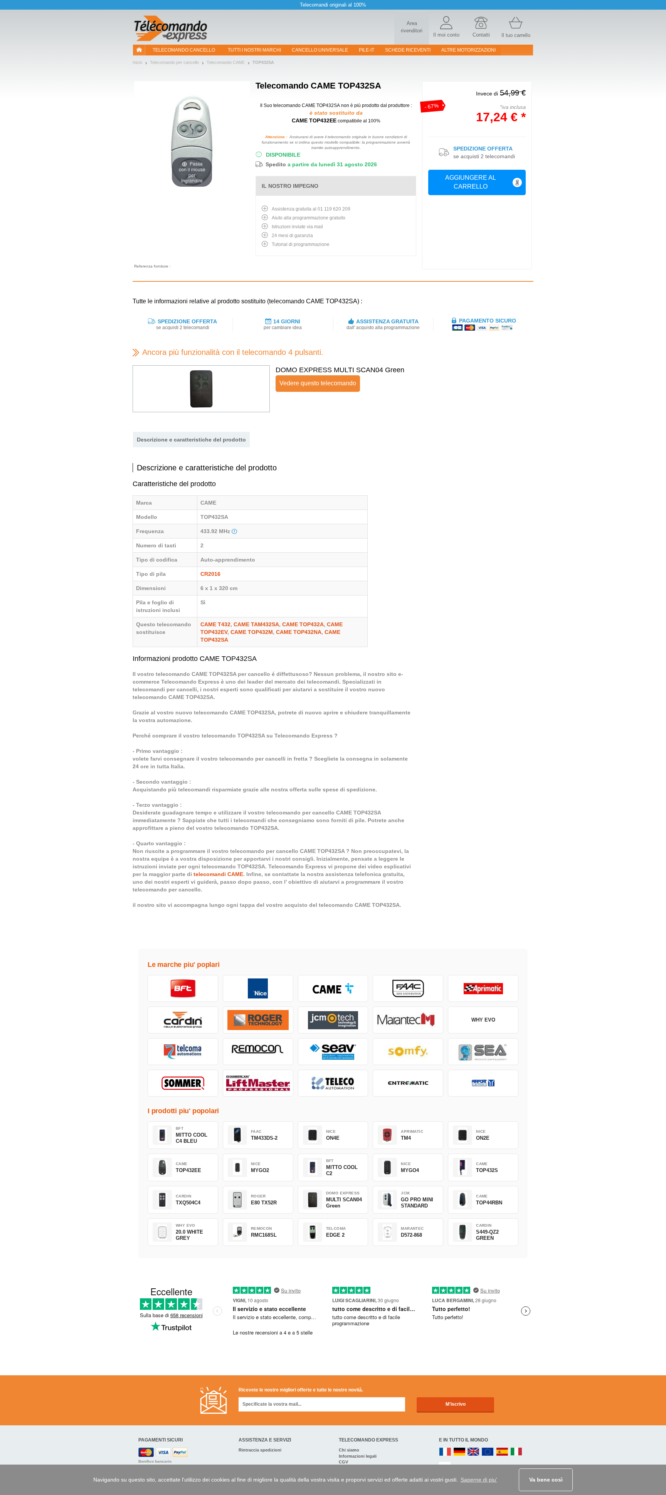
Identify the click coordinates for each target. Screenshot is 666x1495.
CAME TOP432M (251, 632)
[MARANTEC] (408, 1020)
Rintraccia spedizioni (260, 1450)
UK (474, 1452)
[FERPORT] (483, 1083)
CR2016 (210, 574)
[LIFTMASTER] (258, 1083)
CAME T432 (215, 624)
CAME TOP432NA (298, 632)
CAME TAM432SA (256, 624)
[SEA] (483, 1051)
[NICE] (258, 988)
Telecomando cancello (184, 50)
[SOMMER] (183, 1083)
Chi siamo (349, 1450)
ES (502, 1452)
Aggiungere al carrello (470, 182)
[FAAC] (408, 988)
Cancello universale (320, 50)
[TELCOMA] (183, 1051)
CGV (343, 1462)
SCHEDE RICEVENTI (408, 50)
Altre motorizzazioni (468, 50)
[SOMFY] (408, 1051)
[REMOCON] (258, 1051)
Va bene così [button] (546, 1480)
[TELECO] (333, 1083)
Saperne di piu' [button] (479, 1480)
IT (516, 1452)
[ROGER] (258, 1020)
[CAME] (333, 988)
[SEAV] (333, 1051)
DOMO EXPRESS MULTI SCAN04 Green (340, 370)
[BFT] (183, 988)
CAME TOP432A (303, 624)
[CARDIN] (183, 1020)
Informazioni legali (358, 1456)
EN (488, 1452)
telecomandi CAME (218, 874)
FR (445, 1452)
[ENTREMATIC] (408, 1083)
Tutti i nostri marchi (254, 50)
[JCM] (333, 1020)
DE (459, 1452)
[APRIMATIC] (483, 988)
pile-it (366, 50)
